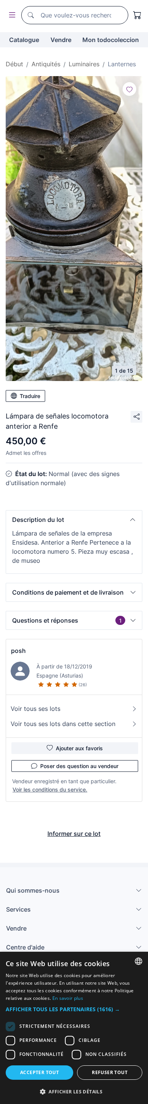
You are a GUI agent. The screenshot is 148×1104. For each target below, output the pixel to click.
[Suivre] (129, 89)
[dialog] (74, 1028)
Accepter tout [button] (39, 1072)
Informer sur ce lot (74, 833)
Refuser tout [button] (110, 1072)
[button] (74, 519)
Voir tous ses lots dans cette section (63, 724)
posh (18, 650)
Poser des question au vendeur (79, 766)
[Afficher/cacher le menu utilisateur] (10, 15)
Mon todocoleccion (110, 40)
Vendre (60, 40)
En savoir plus (67, 998)
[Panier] (137, 15)
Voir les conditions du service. (50, 789)
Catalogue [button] (24, 40)
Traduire (30, 396)
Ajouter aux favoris (79, 748)
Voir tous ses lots (35, 708)
